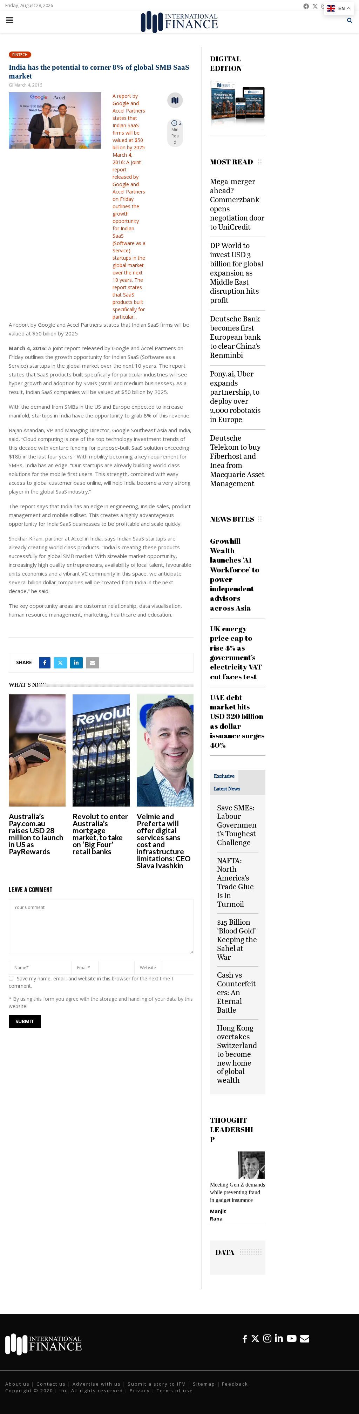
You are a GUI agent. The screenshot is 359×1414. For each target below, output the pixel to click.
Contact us (51, 1390)
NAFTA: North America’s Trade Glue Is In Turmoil (235, 882)
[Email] (304, 1345)
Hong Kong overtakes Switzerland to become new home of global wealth (237, 1053)
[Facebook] (244, 1345)
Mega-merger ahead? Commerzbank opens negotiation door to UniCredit (237, 204)
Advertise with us (97, 1390)
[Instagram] (267, 1345)
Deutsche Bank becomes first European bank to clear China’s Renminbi (235, 336)
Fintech (20, 54)
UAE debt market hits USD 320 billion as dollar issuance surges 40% (237, 721)
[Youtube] (291, 1345)
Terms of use (175, 1397)
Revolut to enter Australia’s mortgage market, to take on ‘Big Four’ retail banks (100, 834)
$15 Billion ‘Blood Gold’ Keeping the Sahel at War (237, 939)
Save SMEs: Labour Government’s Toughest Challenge (237, 824)
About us (17, 1390)
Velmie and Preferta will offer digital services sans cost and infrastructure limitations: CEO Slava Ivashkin (164, 841)
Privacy (140, 1397)
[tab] (224, 776)
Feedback (235, 1390)
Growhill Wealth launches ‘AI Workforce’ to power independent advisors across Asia (234, 574)
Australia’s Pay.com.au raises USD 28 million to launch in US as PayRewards (36, 834)
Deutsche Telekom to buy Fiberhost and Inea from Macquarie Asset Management (237, 460)
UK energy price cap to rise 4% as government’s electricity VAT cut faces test (236, 652)
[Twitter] (255, 1345)
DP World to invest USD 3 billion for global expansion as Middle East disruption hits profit (236, 272)
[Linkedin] (279, 1345)
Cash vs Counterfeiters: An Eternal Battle (236, 992)
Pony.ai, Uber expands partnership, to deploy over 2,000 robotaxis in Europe (235, 396)
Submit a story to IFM (157, 1390)
